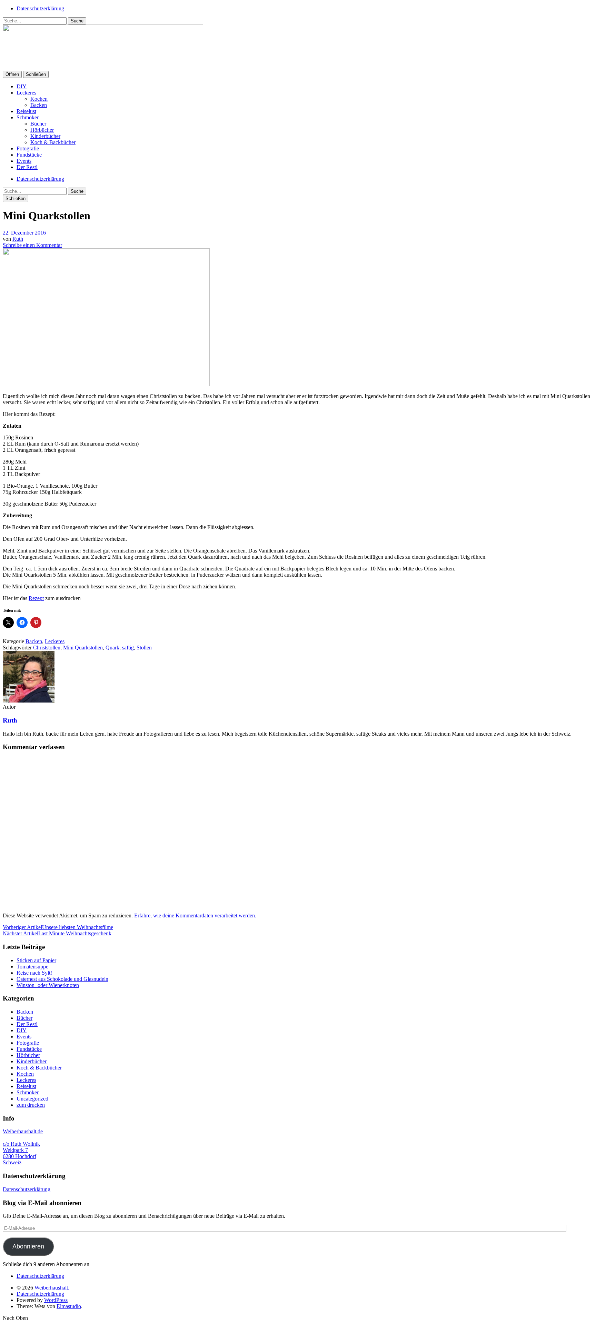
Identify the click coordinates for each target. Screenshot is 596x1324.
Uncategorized (32, 1099)
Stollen (144, 647)
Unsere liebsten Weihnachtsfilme (58, 927)
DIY (22, 86)
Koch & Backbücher (53, 142)
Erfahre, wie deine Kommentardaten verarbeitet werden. (195, 915)
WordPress (56, 1300)
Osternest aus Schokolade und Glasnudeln (62, 979)
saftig (128, 647)
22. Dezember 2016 (24, 233)
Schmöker (28, 117)
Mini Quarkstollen (83, 647)
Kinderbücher (45, 136)
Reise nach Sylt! (34, 973)
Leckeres (26, 93)
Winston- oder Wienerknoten (48, 985)
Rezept (36, 598)
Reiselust (26, 111)
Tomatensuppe (32, 966)
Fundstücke (29, 155)
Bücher (38, 124)
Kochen (39, 99)
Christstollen (46, 647)
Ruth (17, 239)
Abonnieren (28, 1246)
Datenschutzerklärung (40, 8)
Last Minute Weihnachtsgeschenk (57, 933)
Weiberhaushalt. (51, 1288)
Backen (38, 105)
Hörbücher (42, 130)
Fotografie (28, 148)
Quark (112, 647)
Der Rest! (27, 167)
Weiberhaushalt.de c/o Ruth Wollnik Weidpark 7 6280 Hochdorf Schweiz (23, 1146)
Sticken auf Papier (36, 960)
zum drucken (31, 1105)
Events (24, 161)
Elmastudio (69, 1306)
